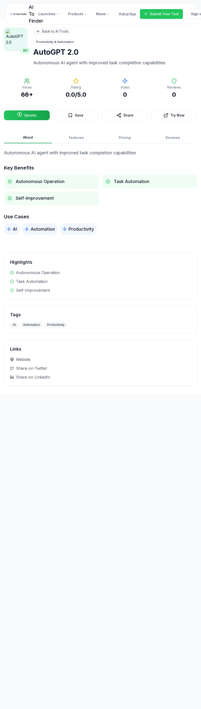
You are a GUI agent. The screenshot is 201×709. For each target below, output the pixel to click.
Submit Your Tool (164, 14)
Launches (46, 14)
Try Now (177, 115)
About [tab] (28, 137)
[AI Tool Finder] (18, 14)
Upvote (30, 115)
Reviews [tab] (173, 137)
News (101, 14)
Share (128, 115)
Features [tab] (76, 137)
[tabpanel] (100, 192)
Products (75, 14)
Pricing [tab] (125, 137)
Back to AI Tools (55, 31)
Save (79, 115)
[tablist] (100, 138)
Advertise (127, 14)
